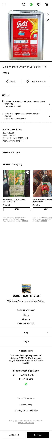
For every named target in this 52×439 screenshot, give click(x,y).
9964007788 (27, 375)
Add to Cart (14, 435)
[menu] (4, 4)
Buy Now (37, 435)
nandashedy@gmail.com (27, 371)
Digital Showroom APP (30, 421)
